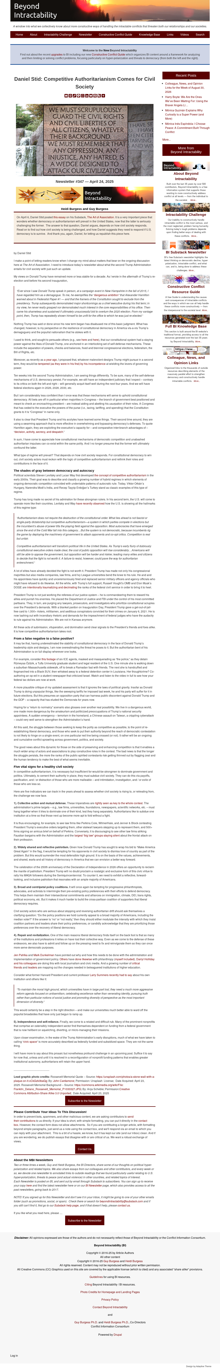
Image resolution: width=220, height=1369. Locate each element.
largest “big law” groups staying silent (97, 835)
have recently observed (89, 503)
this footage (49, 659)
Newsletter (85, 34)
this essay (59, 217)
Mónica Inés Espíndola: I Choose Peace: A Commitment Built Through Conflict (187, 128)
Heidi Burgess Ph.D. (116, 1322)
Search (200, 34)
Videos (184, 34)
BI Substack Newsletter (186, 252)
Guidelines (96, 1277)
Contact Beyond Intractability (110, 1307)
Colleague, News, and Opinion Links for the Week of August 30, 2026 (184, 87)
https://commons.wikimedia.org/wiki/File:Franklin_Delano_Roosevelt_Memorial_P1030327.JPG (68, 1087)
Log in (14, 1355)
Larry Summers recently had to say (111, 975)
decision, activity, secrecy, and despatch (39, 432)
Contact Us (84, 1149)
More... (166, 139)
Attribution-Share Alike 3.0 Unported (49, 1093)
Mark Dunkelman (44, 955)
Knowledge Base (149, 34)
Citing (88, 1284)
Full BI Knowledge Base (186, 326)
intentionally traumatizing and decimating (52, 587)
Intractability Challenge (58, 34)
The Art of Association (100, 217)
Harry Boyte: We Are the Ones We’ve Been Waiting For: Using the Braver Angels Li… (186, 101)
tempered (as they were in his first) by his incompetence (71, 364)
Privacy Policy (110, 1299)
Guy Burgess (111, 1261)
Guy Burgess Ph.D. (86, 1322)
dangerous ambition (106, 295)
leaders (32, 967)
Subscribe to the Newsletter (84, 1101)
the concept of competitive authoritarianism (120, 475)
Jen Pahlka (21, 955)
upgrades (57, 54)
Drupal (118, 1335)
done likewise (84, 959)
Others (64, 959)
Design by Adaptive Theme (198, 1366)
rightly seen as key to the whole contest (118, 803)
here (84, 340)
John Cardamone (63, 1081)
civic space (30, 1042)
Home (19, 34)
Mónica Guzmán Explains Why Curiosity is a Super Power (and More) (184, 114)
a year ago (50, 360)
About (33, 34)
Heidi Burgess (134, 1261)
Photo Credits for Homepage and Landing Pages (110, 1292)
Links (170, 34)
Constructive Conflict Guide (115, 34)
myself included (124, 959)
